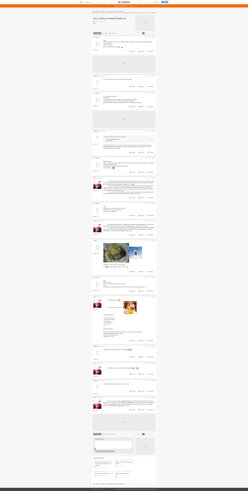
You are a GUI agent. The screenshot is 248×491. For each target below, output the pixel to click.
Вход (165, 2)
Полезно (142, 51)
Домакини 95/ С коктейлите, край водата (123, 462)
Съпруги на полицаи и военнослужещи (104, 475)
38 (141, 33)
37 (138, 33)
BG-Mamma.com (101, 489)
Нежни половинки (110, 483)
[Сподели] (113, 33)
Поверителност (135, 489)
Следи (106, 33)
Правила (124, 489)
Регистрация (156, 2)
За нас (115, 489)
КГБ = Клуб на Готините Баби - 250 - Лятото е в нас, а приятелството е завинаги (102, 463)
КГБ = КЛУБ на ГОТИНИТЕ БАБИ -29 (109, 19)
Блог (155, 489)
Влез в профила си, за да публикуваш (105, 451)
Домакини (121, 466)
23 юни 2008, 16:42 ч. (125, 16)
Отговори (97, 33)
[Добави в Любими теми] (110, 33)
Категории (98, 483)
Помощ (140, 489)
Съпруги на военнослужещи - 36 (102, 473)
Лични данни (129, 489)
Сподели (133, 51)
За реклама (119, 489)
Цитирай (151, 51)
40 (145, 33)
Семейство (103, 483)
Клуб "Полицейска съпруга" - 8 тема (123, 474)
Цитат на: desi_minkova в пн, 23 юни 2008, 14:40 (116, 136)
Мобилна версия (150, 489)
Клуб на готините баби (102, 467)
